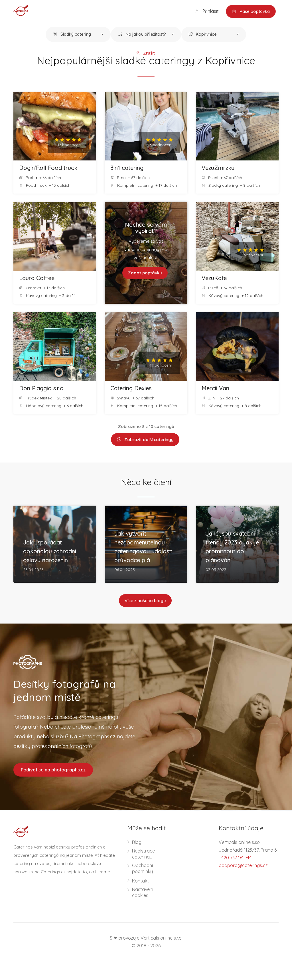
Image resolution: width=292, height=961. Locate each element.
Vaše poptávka (254, 11)
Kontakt (140, 881)
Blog (136, 842)
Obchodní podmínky (142, 868)
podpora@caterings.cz (243, 865)
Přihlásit (210, 11)
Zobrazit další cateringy (148, 439)
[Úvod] (20, 10)
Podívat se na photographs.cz (53, 770)
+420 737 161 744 (235, 858)
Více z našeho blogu (145, 600)
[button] (78, 34)
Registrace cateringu (143, 854)
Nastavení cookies (142, 892)
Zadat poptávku (145, 273)
